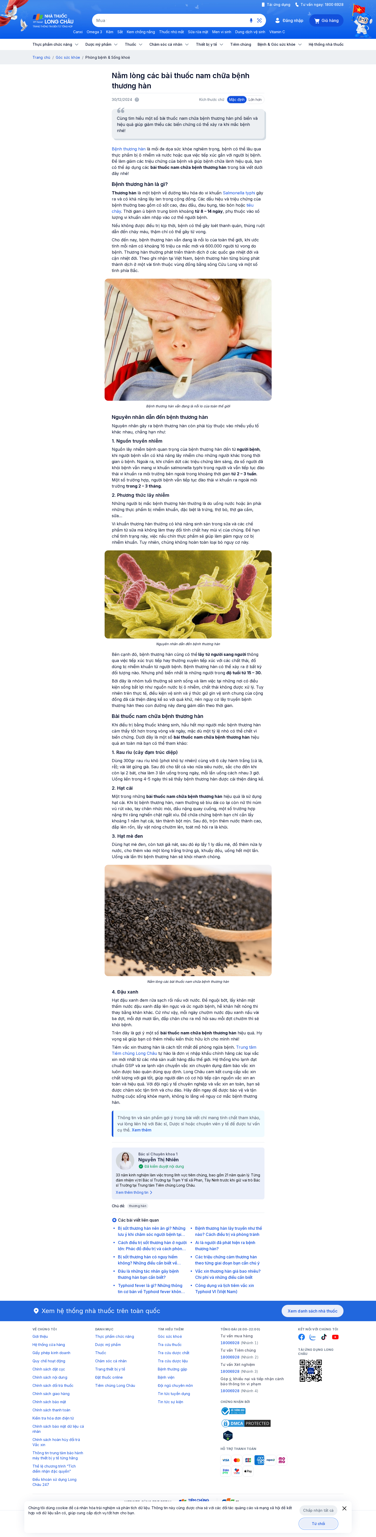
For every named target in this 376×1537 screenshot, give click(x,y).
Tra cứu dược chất (173, 1353)
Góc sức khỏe (68, 57)
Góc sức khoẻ (170, 1336)
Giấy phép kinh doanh (51, 1353)
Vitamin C (277, 32)
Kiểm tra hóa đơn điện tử (53, 1418)
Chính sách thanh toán (51, 1410)
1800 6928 (334, 4)
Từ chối (318, 1523)
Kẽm (109, 32)
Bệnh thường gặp (172, 1369)
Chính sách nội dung (49, 1377)
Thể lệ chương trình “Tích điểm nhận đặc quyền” (54, 1468)
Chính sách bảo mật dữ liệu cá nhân (58, 1429)
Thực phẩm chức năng (114, 1336)
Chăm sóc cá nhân (111, 1361)
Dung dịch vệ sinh (250, 32)
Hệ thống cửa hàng (48, 1344)
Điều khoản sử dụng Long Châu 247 (54, 1482)
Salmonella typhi (238, 192)
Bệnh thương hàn (129, 148)
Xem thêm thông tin (132, 1192)
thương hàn (137, 1206)
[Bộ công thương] (233, 1411)
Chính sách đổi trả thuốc (52, 1385)
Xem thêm (141, 1129)
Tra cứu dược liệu (173, 1361)
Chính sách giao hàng (51, 1393)
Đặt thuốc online (109, 1377)
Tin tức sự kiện (170, 1402)
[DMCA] (246, 1423)
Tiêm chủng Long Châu (115, 1385)
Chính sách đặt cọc (48, 1369)
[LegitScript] (246, 1435)
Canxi (78, 32)
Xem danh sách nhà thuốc (312, 1311)
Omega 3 (94, 32)
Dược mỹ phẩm (108, 1344)
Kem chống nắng (141, 32)
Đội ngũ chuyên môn (175, 1385)
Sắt (120, 32)
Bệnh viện (166, 1377)
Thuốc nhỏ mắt (171, 32)
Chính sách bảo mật (49, 1402)
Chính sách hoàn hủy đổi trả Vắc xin (56, 1442)
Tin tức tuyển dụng (174, 1393)
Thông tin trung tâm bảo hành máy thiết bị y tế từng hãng (57, 1455)
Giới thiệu (40, 1336)
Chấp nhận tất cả (318, 1510)
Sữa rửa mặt (198, 32)
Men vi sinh (221, 32)
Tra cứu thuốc (170, 1344)
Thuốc (100, 1353)
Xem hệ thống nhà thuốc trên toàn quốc (101, 1311)
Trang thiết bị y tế (110, 1369)
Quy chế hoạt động (48, 1361)
